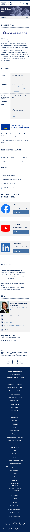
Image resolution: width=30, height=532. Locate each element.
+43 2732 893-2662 (8, 319)
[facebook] (5, 523)
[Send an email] (12, 362)
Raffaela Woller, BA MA (17, 110)
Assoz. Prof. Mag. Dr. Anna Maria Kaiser (18, 304)
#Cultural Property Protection (8, 352)
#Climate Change (5, 354)
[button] (15, 158)
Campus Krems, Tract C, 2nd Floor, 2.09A (14, 325)
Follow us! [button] (17, 212)
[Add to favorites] (22, 362)
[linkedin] (10, 523)
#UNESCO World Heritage (8, 355)
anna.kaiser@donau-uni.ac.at (11, 315)
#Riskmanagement (15, 354)
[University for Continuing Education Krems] (6, 3)
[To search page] (20, 3)
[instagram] (19, 523)
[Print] (17, 362)
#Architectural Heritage (21, 355)
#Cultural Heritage (22, 352)
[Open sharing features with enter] (8, 362)
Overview (3, 17)
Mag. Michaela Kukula (17, 109)
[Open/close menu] (27, 4)
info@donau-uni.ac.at (15, 488)
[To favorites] (23, 3)
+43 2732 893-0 (15, 490)
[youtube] (24, 523)
